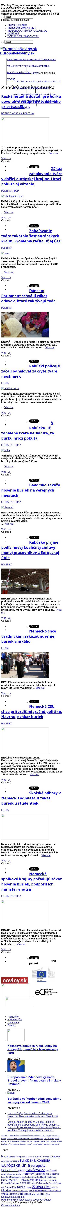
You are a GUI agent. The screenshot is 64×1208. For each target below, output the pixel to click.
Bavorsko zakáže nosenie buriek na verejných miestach (30, 490)
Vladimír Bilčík (39, 1194)
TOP (16, 191)
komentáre (13, 1022)
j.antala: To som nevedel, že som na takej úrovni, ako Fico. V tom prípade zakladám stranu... (34, 1129)
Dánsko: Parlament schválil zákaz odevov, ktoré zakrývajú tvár (28, 295)
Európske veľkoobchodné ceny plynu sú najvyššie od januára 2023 (34, 1100)
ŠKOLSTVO (32, 66)
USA (42, 1136)
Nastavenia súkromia (13, 1197)
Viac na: (53, 153)
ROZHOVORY (50, 60)
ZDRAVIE (11, 66)
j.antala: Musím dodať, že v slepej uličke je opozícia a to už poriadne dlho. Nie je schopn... (33, 1123)
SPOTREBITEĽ (31, 81)
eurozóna (30, 1144)
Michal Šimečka (22, 1180)
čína (48, 1194)
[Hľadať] (2, 17)
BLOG (52, 101)
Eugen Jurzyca (48, 1144)
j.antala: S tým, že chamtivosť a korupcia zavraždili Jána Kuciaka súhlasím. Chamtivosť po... (32, 1116)
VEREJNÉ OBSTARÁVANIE (24, 101)
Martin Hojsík (39, 1177)
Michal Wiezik (49, 1139)
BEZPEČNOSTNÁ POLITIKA (19, 73)
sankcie (29, 1187)
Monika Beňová (8, 1183)
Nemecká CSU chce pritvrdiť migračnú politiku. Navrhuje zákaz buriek (31, 711)
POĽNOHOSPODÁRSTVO (49, 81)
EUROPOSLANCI (17, 25)
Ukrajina (48, 1136)
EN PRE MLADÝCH (21, 107)
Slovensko (55, 1136)
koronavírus (24, 1141)
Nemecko (20, 1139)
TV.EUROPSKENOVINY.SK (23, 36)
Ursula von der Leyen (20, 1191)
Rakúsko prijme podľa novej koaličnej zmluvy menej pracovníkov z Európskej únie (30, 550)
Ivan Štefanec (35, 1141)
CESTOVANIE (19, 81)
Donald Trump (15, 1157)
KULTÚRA (31, 88)
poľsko (45, 1183)
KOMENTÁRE (21, 66)
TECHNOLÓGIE (20, 88)
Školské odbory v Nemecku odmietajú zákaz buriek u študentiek (31, 798)
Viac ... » (6, 158)
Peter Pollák (36, 1183)
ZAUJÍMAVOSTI (42, 88)
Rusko (3, 1139)
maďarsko (51, 1177)
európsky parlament (54, 1141)
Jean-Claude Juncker (11, 1174)
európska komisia (19, 1144)
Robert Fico (11, 1139)
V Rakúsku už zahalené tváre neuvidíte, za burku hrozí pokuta (27, 430)
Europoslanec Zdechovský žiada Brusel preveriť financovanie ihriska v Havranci (34, 1080)
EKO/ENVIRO (32, 60)
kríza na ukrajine (13, 1141)
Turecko (54, 1187)
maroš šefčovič (27, 1177)
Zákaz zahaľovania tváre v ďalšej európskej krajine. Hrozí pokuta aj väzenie (31, 176)
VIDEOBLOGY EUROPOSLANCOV (27, 30)
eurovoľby (5, 1161)
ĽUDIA (41, 60)
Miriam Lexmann (30, 1139)
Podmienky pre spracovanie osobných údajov (26, 1199)
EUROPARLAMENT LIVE (21, 28)
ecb (23, 1157)
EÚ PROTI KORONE (21, 94)
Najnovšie (13, 1016)
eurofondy (38, 1144)
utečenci (37, 1136)
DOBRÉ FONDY (43, 101)
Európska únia (6, 1144)
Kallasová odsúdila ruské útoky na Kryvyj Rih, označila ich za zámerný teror (32, 1049)
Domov (35, 73)
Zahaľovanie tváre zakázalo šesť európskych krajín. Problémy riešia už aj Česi (31, 235)
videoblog (4, 1136)
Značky (11, 1025)
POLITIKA (11, 60)
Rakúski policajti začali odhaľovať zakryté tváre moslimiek (30, 371)
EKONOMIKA (20, 60)
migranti (40, 1139)
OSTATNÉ (11, 79)
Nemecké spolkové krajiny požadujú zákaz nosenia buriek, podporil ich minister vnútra (31, 881)
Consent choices (10, 1205)
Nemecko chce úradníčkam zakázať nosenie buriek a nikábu (28, 636)
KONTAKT (13, 33)
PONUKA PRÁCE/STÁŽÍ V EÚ (43, 94)
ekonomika (30, 1157)
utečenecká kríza (26, 1136)
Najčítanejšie (14, 1019)
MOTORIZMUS (43, 66)
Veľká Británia (14, 1136)
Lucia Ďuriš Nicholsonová (11, 1177)
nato (17, 1183)
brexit (57, 1144)
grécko (43, 1141)
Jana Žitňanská (51, 1170)
